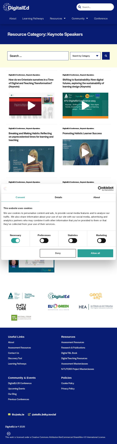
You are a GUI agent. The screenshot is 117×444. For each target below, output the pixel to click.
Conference (101, 18)
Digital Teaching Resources (74, 358)
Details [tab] (58, 197)
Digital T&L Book (69, 352)
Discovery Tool (15, 358)
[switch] (44, 240)
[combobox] (95, 7)
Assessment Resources (19, 347)
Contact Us (13, 352)
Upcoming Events (16, 388)
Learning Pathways (33, 18)
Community (78, 18)
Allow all (95, 253)
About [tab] (96, 197)
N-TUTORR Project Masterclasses (77, 368)
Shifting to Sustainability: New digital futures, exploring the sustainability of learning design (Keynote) (83, 83)
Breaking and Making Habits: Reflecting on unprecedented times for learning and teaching (31, 136)
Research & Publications (73, 347)
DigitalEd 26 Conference (20, 383)
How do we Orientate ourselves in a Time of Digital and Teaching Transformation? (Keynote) (31, 83)
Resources (56, 18)
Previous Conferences (18, 399)
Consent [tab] (20, 197)
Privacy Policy (67, 388)
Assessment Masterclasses (74, 363)
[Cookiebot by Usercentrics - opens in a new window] (100, 188)
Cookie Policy (67, 383)
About (12, 18)
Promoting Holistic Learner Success (82, 133)
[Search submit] (106, 56)
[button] (31, 105)
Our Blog (12, 393)
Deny (58, 253)
